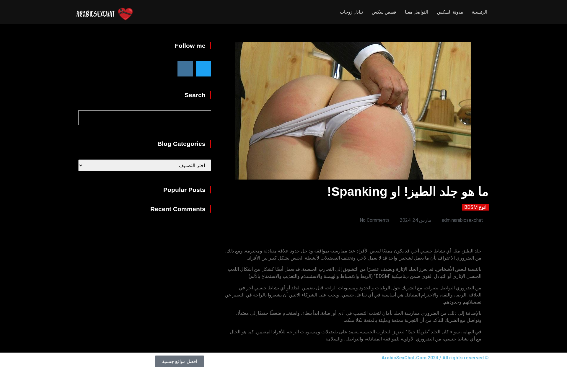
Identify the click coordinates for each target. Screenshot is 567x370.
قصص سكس (384, 11)
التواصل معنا (416, 11)
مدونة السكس (450, 11)
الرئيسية (479, 11)
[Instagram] (185, 68)
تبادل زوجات (351, 11)
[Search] (86, 118)
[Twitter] (203, 68)
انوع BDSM (475, 207)
